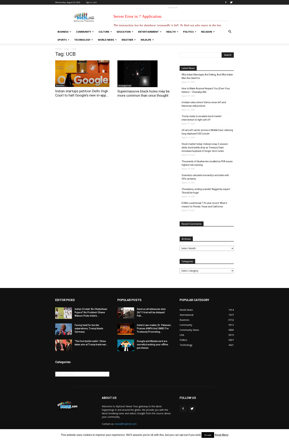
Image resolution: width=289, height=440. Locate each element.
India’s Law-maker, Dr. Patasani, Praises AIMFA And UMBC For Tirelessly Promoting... (154, 328)
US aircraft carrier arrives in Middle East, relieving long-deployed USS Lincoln (207, 132)
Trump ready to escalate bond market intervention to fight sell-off (201, 118)
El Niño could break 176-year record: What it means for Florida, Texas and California (204, 205)
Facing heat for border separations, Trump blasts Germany (89, 328)
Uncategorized (124, 85)
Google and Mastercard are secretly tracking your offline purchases (152, 344)
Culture (104, 31)
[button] (230, 32)
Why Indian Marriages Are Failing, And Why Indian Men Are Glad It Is (207, 76)
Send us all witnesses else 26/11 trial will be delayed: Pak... (151, 312)
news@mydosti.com (126, 423)
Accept (207, 435)
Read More (221, 434)
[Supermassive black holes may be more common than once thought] (144, 73)
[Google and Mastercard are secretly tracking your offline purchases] (125, 345)
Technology (82, 39)
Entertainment (148, 31)
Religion (206, 31)
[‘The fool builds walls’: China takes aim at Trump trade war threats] (63, 345)
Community (83, 31)
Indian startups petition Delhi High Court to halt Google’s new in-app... (82, 93)
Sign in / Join (91, 2)
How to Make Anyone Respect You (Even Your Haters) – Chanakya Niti (206, 90)
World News (106, 39)
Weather (127, 39)
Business (63, 31)
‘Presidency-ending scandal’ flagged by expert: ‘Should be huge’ (206, 191)
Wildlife (146, 39)
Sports (62, 39)
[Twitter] (231, 2)
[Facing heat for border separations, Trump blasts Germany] (63, 329)
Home (58, 48)
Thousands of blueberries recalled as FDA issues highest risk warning (207, 163)
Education (124, 31)
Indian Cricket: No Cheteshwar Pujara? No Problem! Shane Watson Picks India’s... (91, 312)
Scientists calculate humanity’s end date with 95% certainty (205, 177)
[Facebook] (225, 2)
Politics (188, 31)
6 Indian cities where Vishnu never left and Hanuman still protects (204, 104)
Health (171, 31)
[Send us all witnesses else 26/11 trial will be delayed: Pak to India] (125, 312)
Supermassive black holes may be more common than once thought (143, 93)
